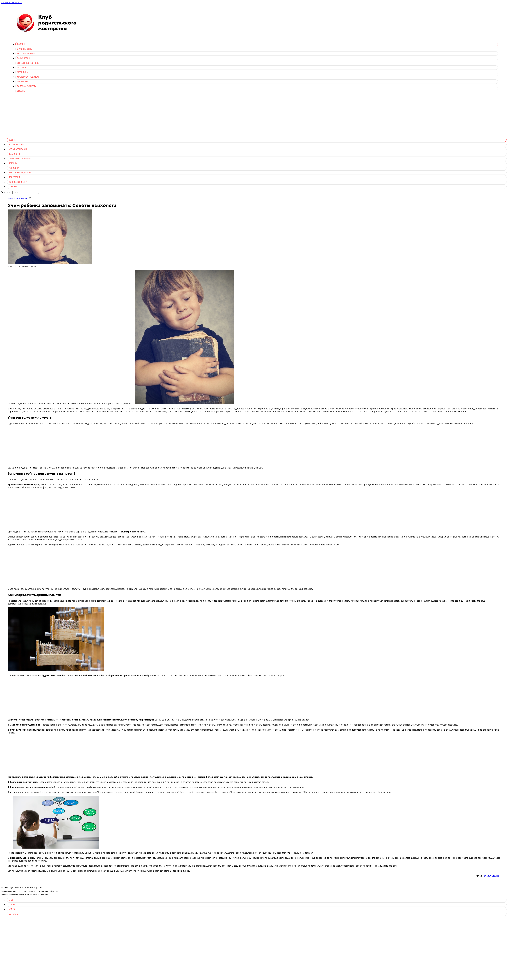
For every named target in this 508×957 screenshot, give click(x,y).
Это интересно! (25, 49)
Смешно (21, 91)
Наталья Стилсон (491, 875)
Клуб (10, 900)
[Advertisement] (254, 116)
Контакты (13, 914)
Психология (23, 58)
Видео (11, 909)
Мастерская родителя (28, 77)
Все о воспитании (26, 53)
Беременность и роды (28, 63)
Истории (21, 67)
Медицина (22, 72)
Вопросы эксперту (26, 86)
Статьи (11, 904)
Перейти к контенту (11, 2)
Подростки (22, 81)
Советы (21, 44)
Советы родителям (17, 198)
